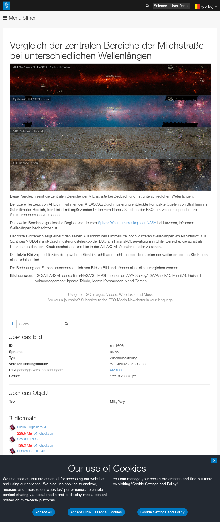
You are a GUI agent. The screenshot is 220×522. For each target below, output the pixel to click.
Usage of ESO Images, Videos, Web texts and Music (110, 294)
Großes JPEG (27, 439)
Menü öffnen (22, 18)
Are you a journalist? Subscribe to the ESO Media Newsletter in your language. (111, 300)
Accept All (43, 512)
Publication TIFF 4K (31, 451)
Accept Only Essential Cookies (96, 512)
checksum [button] (46, 433)
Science (160, 5)
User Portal (179, 5)
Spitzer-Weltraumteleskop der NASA (127, 222)
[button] (35, 433)
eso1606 (116, 370)
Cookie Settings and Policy (162, 512)
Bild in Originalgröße (31, 427)
